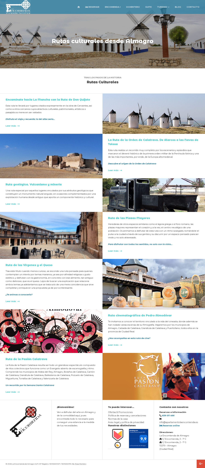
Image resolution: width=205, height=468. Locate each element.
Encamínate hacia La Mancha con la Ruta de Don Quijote (48, 99)
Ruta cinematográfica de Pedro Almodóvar (140, 315)
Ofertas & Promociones (120, 412)
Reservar (93, 7)
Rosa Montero (80, 464)
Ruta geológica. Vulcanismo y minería (34, 184)
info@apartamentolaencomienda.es (178, 422)
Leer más (11, 125)
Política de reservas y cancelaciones (127, 415)
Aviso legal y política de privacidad (126, 422)
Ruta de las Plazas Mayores (129, 218)
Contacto (193, 7)
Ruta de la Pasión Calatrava (26, 359)
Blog (178, 7)
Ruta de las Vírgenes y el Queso (29, 265)
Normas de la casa (118, 419)
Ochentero (133, 7)
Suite (148, 7)
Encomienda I (112, 7)
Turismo (162, 7)
